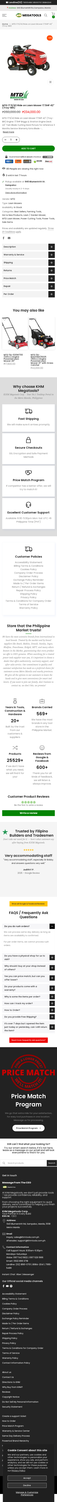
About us (6, 1372)
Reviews (6, 1392)
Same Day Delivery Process (16, 1436)
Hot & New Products (12, 215)
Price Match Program (27, 1128)
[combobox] (27, 1163)
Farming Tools (34, 211)
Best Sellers (20, 211)
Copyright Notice (10, 1397)
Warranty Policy (28, 608)
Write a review (28, 813)
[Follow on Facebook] (3, 1286)
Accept (27, 1478)
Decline (27, 1485)
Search (51, 1163)
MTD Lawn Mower (11, 218)
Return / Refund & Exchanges (28, 587)
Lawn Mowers (15, 203)
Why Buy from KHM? (12, 1387)
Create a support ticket (14, 1416)
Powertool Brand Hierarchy (15, 1441)
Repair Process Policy (28, 590)
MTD (13, 199)
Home (5, 24)
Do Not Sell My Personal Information (20, 1402)
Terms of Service (28, 604)
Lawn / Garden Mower (34, 215)
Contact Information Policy (16, 1363)
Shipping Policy (28, 594)
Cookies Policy (28, 569)
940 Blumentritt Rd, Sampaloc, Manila (34, 8)
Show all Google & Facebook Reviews (28, 903)
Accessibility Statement (28, 562)
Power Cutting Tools (31, 218)
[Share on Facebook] (3, 238)
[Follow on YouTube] (7, 1286)
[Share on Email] (9, 238)
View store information (16, 192)
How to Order (9, 1421)
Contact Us (8, 1377)
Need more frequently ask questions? (29, 1040)
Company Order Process (28, 573)
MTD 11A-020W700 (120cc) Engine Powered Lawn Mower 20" (13, 357)
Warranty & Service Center (16, 1431)
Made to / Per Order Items (28, 583)
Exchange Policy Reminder (28, 580)
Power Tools (48, 218)
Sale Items (7, 222)
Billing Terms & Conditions (28, 566)
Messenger (28, 1274)
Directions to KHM (11, 1382)
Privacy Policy (18, 1470)
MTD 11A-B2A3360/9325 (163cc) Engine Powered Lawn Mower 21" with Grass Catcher (42, 359)
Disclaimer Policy (28, 576)
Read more (8, 132)
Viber (18, 1274)
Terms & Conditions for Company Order (28, 601)
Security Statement (12, 1406)
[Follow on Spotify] (11, 1286)
